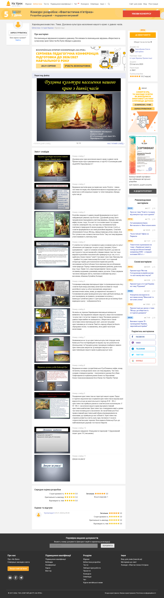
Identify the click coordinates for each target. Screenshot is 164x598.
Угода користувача (112, 593)
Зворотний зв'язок (18, 568)
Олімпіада (94, 4)
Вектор (48, 571)
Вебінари (49, 562)
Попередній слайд (42, 144)
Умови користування (127, 593)
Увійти (18, 40)
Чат (76, 4)
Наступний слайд (115, 144)
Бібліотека (37, 4)
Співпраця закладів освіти (19, 562)
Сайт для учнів (135, 4)
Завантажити (143, 35)
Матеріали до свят (129, 562)
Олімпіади (87, 577)
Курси (47, 568)
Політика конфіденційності (146, 593)
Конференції (50, 565)
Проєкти (87, 571)
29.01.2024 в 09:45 (62, 513)
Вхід (145, 4)
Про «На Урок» (14, 559)
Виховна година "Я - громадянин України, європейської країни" (138, 323)
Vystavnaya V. (49, 513)
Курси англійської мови (93, 582)
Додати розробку (143, 191)
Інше (102, 4)
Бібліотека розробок (92, 562)
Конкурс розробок (62, 12)
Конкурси (85, 4)
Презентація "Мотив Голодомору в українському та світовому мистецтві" (141, 273)
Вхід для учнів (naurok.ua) (131, 559)
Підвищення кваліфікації (60, 4)
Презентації (147, 58)
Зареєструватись (18, 33)
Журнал (28, 4)
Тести (46, 4)
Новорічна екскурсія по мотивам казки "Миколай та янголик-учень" (142, 297)
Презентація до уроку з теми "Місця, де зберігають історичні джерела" (142, 310)
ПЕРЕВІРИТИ (108, 546)
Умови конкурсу (141, 13)
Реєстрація (153, 4)
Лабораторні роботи (92, 568)
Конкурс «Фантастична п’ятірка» (135, 565)
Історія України (136, 58)
